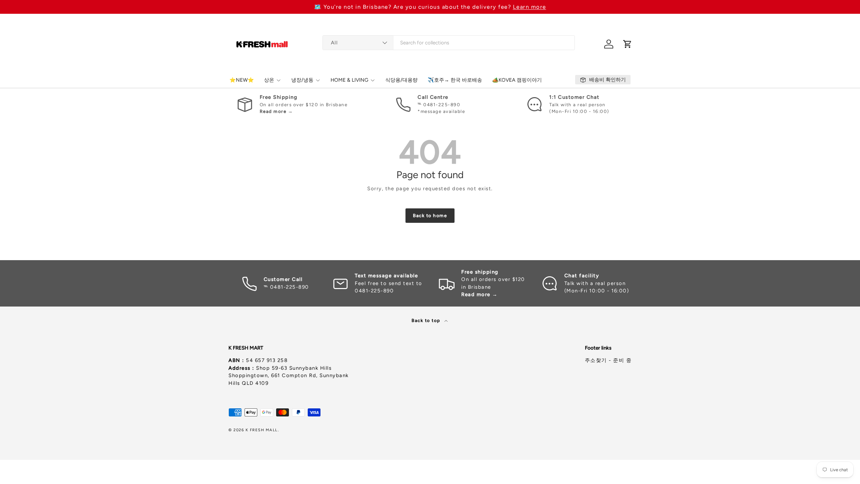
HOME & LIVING (349, 80)
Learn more (529, 6)
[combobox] (448, 43)
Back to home (430, 215)
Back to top (427, 320)
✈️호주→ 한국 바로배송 (455, 80)
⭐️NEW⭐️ (241, 80)
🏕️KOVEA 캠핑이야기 (517, 80)
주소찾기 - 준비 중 (608, 360)
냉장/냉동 (302, 80)
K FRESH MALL (262, 430)
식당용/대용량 (401, 80)
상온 (269, 80)
